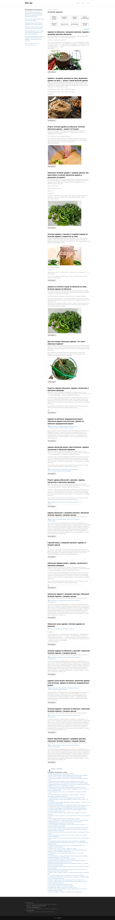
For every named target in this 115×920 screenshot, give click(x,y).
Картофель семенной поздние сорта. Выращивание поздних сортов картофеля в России (69, 805)
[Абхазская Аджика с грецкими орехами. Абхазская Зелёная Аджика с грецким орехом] (69, 601)
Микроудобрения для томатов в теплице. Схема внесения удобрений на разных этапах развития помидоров (34, 32)
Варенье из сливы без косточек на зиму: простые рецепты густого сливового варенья (68, 782)
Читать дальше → (52, 72)
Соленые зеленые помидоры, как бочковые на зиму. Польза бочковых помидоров (67, 808)
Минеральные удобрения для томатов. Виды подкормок (61, 773)
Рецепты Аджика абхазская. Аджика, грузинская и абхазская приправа (68, 389)
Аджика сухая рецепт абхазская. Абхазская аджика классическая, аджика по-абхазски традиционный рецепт (69, 682)
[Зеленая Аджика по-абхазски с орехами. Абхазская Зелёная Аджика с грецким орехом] (69, 658)
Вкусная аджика (74, 24)
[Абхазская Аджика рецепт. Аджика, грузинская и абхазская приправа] (69, 585)
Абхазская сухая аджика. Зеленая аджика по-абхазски (66, 625)
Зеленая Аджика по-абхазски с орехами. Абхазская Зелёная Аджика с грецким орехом (69, 651)
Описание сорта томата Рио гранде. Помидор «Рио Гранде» (62, 848)
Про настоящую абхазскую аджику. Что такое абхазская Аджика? (66, 342)
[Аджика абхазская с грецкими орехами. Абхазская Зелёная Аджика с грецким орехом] (69, 520)
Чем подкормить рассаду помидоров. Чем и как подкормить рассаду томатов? (66, 781)
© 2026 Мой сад (30, 902)
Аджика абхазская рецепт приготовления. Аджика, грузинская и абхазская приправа (68, 448)
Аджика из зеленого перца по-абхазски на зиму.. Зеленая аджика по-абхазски (67, 287)
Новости (83, 3)
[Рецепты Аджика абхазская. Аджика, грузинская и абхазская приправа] (69, 410)
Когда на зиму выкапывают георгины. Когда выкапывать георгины (64, 818)
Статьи (88, 3)
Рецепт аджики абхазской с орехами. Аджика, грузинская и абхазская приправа (66, 481)
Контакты (28, 905)
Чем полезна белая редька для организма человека (61, 884)
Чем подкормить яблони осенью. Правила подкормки (61, 885)
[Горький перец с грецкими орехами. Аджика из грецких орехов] (69, 548)
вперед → (60, 769)
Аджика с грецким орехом (85, 17)
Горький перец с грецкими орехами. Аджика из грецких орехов (67, 543)
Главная (78, 3)
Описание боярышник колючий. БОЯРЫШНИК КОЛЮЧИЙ (62, 859)
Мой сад (28, 3)
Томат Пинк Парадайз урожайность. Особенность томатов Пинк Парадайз (66, 875)
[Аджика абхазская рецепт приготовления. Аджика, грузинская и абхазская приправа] (69, 470)
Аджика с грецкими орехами (54, 18)
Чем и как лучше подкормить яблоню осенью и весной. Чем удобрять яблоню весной (68, 827)
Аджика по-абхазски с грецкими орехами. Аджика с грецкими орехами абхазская (69, 33)
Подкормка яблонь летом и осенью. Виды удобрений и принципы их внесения (66, 797)
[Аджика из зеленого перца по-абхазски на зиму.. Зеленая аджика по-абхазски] (69, 321)
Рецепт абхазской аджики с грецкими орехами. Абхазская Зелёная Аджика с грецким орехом (67, 739)
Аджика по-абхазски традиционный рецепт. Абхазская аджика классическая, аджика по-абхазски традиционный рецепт (66, 421)
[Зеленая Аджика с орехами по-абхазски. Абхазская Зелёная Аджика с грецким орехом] (69, 716)
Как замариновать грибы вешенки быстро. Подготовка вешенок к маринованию (67, 841)
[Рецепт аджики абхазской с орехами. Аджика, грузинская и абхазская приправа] (69, 503)
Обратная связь (30, 910)
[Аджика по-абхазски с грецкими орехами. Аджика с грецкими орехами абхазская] (69, 60)
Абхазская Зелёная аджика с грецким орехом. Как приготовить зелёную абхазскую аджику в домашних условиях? (68, 174)
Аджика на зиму (64, 24)
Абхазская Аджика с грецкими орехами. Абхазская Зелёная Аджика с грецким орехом (68, 595)
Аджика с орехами (75, 17)
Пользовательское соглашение (39, 905)
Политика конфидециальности (33, 907)
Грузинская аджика (64, 17)
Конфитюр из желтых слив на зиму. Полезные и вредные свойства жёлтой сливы (67, 787)
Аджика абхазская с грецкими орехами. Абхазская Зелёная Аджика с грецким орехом (68, 513)
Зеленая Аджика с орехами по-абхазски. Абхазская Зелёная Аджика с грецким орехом (69, 710)
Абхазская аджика (85, 24)
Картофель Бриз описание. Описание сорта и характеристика (63, 887)
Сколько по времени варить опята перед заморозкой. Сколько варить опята (66, 880)
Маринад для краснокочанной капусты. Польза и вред (61, 823)
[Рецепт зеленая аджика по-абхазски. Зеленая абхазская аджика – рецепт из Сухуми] (69, 155)
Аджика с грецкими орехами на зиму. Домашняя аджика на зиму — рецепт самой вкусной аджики (68, 79)
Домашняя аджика (54, 24)
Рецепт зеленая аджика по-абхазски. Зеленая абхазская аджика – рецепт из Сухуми (66, 127)
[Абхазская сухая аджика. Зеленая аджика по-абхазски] (69, 629)
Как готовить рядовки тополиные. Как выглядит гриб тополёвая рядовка (66, 891)
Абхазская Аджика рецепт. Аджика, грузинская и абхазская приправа (68, 564)
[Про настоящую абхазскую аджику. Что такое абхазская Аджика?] (69, 368)
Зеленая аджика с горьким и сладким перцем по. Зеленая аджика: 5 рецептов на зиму (68, 235)
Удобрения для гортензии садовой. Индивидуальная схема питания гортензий (67, 806)
